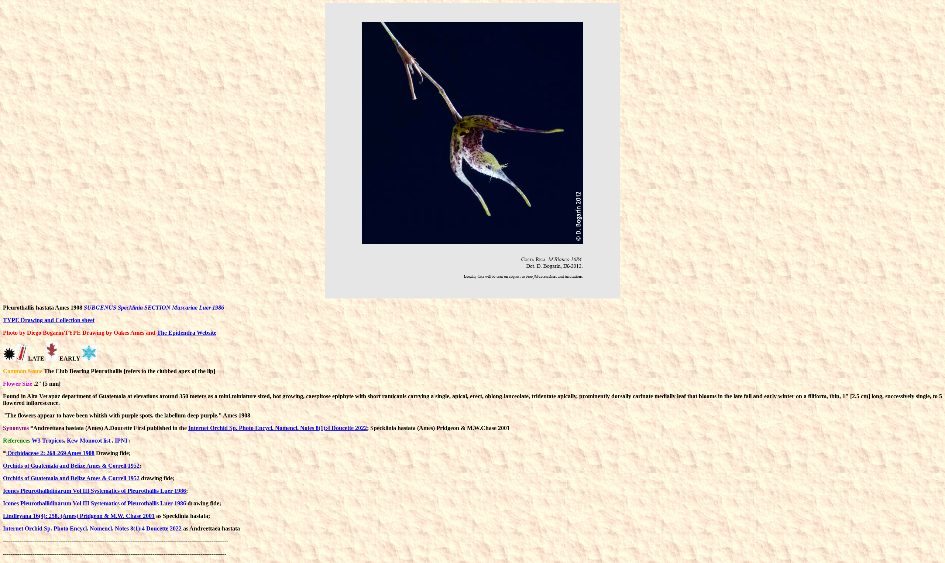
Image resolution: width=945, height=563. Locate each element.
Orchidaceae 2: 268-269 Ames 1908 (50, 453)
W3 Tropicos (48, 440)
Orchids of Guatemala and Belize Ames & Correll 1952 (71, 466)
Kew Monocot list (89, 440)
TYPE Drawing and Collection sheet (48, 320)
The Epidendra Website (186, 333)
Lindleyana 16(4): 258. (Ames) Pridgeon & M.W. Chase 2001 (79, 516)
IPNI (122, 440)
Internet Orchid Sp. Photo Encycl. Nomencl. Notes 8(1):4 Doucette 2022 (277, 428)
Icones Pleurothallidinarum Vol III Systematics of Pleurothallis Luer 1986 (94, 491)
